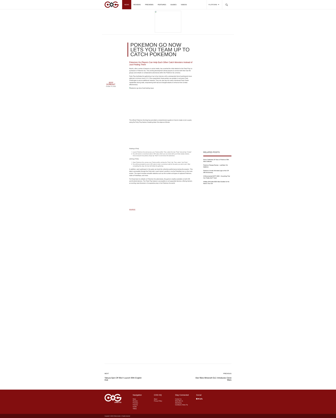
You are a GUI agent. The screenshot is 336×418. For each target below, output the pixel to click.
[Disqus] (161, 285)
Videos (184, 5)
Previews (149, 5)
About (155, 399)
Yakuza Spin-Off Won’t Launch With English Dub (123, 377)
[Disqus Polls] (161, 239)
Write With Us (179, 401)
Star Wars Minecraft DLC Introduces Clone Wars (213, 377)
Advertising (178, 403)
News (126, 5)
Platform (213, 5)
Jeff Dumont (110, 84)
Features (162, 5)
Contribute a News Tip (181, 405)
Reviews (137, 5)
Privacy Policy (158, 401)
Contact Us (178, 399)
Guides (173, 5)
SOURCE (132, 209)
